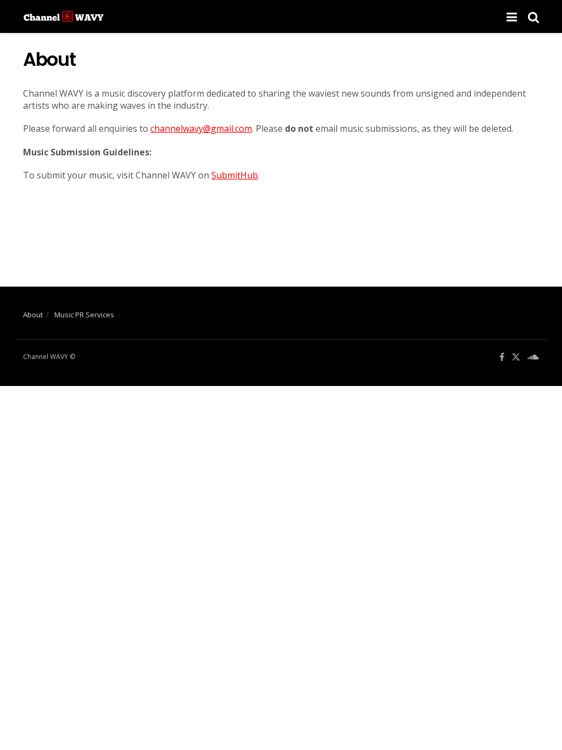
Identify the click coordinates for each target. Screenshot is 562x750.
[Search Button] (533, 16)
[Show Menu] (512, 16)
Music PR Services (84, 315)
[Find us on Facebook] (501, 357)
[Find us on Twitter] (516, 357)
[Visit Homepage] (63, 16)
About (33, 315)
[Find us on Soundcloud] (533, 357)
